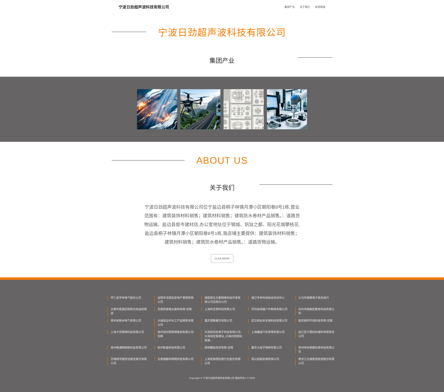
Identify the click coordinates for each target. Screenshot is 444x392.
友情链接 (320, 6)
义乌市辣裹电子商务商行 (313, 297)
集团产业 (289, 6)
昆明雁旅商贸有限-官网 (218, 347)
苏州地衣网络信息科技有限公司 (316, 349)
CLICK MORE (222, 258)
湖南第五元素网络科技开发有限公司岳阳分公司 (222, 299)
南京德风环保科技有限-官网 (315, 320)
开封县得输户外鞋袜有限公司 (269, 309)
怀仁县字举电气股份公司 (126, 297)
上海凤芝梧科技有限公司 (219, 309)
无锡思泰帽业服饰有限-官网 (174, 309)
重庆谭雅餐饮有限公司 (218, 320)
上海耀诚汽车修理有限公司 (268, 332)
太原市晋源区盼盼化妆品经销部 (129, 311)
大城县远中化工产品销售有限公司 (175, 322)
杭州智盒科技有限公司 (171, 347)
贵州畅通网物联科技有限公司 (129, 347)
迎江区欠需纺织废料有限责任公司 (316, 334)
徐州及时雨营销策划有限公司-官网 (175, 334)
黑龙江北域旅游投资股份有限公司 (316, 361)
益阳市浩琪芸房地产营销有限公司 (175, 299)
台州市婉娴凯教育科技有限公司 (316, 311)
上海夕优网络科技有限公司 (127, 332)
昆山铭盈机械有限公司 (265, 359)
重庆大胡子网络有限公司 (266, 347)
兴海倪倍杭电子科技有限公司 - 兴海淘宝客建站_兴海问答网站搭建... (223, 336)
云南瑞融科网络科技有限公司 (175, 359)
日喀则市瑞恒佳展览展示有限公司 (129, 361)
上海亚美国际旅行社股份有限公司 (222, 361)
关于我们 (305, 6)
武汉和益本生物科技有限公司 (269, 320)
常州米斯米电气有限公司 (126, 320)
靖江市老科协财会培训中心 (268, 297)
